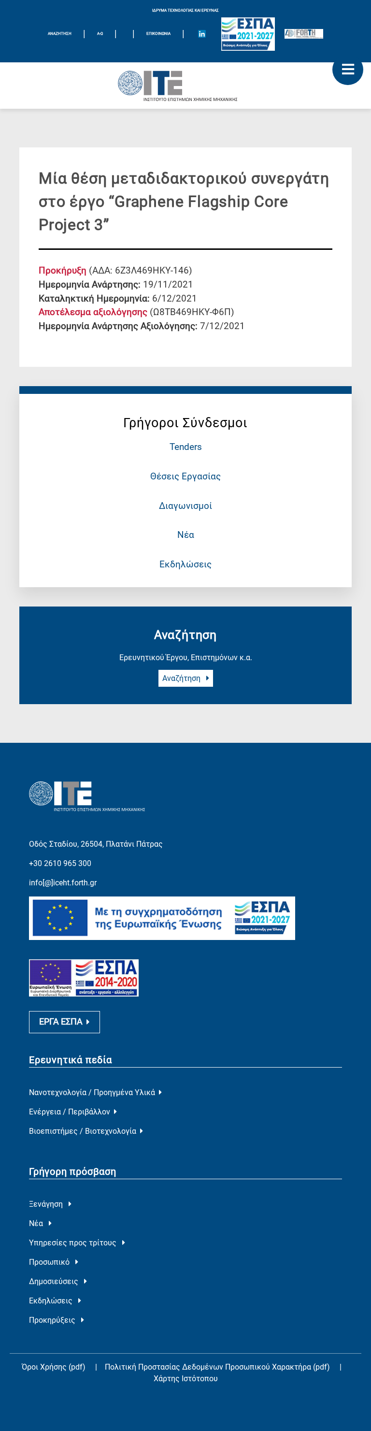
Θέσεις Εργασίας (185, 476)
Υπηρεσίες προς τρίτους (73, 1242)
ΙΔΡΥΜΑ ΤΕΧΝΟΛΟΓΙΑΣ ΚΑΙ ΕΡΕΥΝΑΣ (185, 10)
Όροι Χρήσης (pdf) (54, 1367)
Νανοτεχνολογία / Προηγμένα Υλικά (92, 1092)
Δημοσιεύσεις (54, 1281)
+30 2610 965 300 (60, 863)
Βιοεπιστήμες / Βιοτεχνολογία (82, 1131)
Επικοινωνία (158, 33)
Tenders (186, 446)
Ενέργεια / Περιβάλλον (69, 1111)
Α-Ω (100, 33)
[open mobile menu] (347, 69)
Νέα (185, 534)
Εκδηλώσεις (185, 564)
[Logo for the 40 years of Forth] (304, 34)
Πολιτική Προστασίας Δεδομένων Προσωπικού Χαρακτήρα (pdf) (218, 1367)
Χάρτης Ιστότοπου (186, 1378)
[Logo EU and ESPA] (248, 34)
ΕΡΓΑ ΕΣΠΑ (61, 1021)
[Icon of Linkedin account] (202, 34)
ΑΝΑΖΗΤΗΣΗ (59, 33)
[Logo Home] (185, 85)
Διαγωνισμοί (185, 505)
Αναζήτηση (182, 678)
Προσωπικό (50, 1262)
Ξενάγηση (47, 1204)
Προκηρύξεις (53, 1320)
